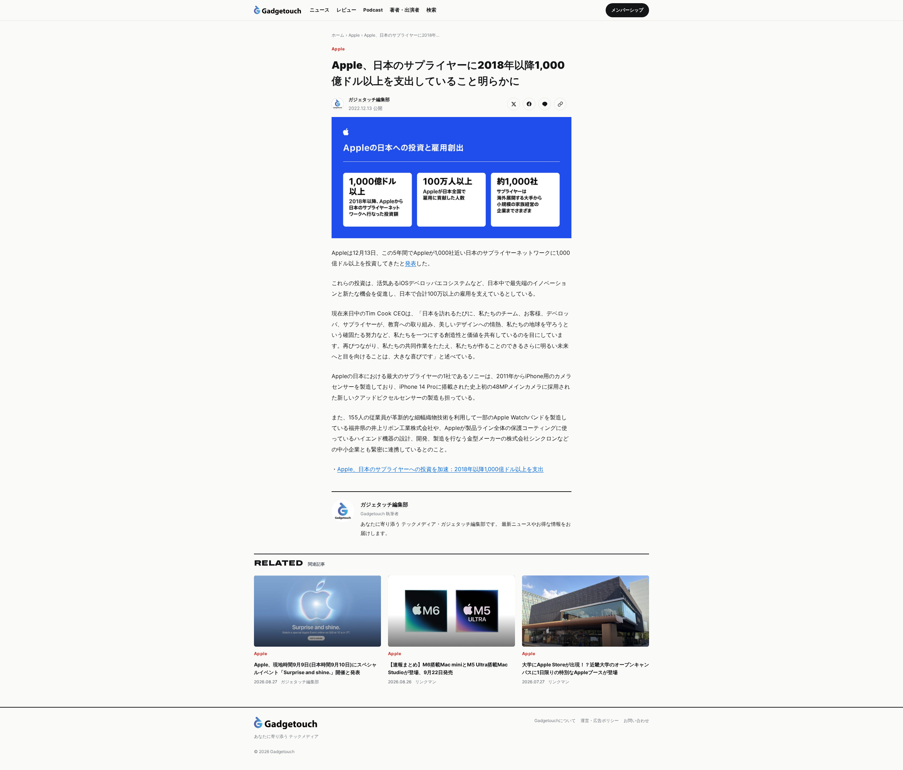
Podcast (373, 10)
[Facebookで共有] (529, 104)
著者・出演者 (404, 10)
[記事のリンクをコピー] (560, 104)
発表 (410, 263)
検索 (431, 10)
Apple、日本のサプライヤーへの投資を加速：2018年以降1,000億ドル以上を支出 (440, 469)
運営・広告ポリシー (600, 720)
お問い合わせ (636, 720)
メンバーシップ (627, 10)
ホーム (338, 35)
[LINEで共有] (544, 104)
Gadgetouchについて (555, 720)
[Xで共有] (513, 104)
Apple (354, 35)
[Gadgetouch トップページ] (277, 10)
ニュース (319, 10)
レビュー (346, 10)
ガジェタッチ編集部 (384, 504)
